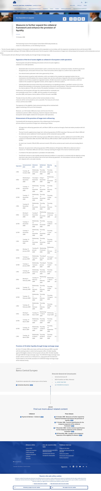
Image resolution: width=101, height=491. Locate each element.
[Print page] (64, 19)
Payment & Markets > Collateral (31, 417)
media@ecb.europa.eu (63, 385)
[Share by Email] (83, 19)
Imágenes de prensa (31, 454)
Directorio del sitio (17, 461)
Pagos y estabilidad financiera (35, 8)
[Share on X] (71, 19)
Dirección (28, 458)
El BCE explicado (30, 452)
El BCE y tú (79, 5)
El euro (51, 8)
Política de (64, 453)
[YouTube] (80, 466)
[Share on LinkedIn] (79, 19)
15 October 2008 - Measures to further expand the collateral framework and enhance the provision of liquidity (69, 418)
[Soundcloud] (83, 466)
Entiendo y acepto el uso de (31, 487)
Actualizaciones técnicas (49, 453)
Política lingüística (64, 457)
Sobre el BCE (72, 5)
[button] (84, 2)
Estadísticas (45, 8)
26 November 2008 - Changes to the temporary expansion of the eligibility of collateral (69, 434)
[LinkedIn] (73, 466)
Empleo (85, 5)
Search (82, 2)
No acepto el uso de (69, 487)
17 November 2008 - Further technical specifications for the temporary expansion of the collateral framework (70, 429)
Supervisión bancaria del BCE (79, 8)
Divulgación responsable (49, 455)
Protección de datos (64, 448)
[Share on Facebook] (75, 19)
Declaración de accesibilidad (67, 455)
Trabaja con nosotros (31, 450)
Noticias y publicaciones (66, 8)
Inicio (14, 11)
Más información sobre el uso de (59, 483)
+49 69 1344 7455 (61, 382)
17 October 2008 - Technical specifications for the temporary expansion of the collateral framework (70, 424)
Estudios (57, 8)
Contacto (28, 456)
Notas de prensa (32, 11)
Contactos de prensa (23, 385)
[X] (70, 466)
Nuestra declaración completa (40, 483)
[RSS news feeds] (86, 466)
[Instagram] (76, 466)
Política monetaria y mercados (20, 8)
